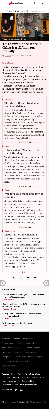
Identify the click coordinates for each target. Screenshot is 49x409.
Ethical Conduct (19, 377)
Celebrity (16, 339)
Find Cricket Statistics (28, 385)
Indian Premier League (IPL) (13, 348)
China (18, 70)
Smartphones (7, 357)
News (10, 11)
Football (20, 343)
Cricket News (27, 339)
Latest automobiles (33, 348)
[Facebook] (13, 278)
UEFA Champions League (32, 357)
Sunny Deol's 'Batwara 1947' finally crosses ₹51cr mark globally (21, 314)
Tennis (17, 357)
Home (4, 11)
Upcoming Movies (23, 361)
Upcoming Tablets (9, 366)
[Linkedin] (35, 278)
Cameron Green (9, 309)
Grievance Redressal (35, 377)
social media (18, 251)
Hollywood (29, 343)
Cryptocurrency (8, 343)
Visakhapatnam (8, 299)
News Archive (14, 381)
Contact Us (6, 377)
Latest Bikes (6, 352)
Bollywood (6, 339)
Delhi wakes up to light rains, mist (17, 323)
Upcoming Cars (8, 361)
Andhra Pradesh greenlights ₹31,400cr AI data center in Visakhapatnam (23, 295)
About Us (5, 374)
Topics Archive (28, 381)
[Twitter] (28, 278)
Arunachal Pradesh (10, 326)
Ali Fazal (5, 318)
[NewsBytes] (16, 3)
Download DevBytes (10, 385)
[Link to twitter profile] (16, 390)
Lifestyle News (19, 11)
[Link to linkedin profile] (21, 390)
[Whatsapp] (21, 278)
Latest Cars (18, 352)
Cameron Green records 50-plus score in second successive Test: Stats (24, 305)
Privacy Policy (16, 374)
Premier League (31, 352)
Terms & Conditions (32, 374)
